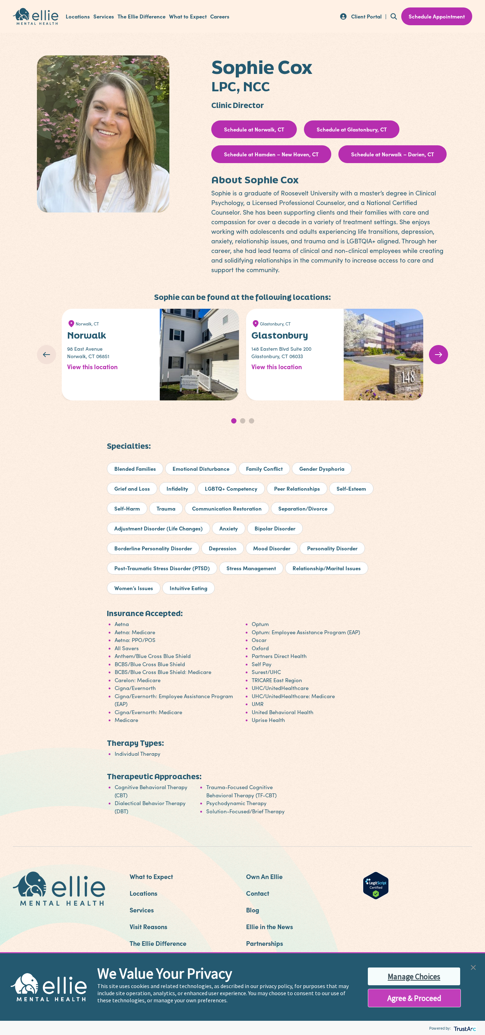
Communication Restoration (227, 508)
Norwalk (86, 335)
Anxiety (228, 528)
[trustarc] (464, 1028)
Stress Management (251, 568)
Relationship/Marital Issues (327, 568)
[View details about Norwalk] (201, 354)
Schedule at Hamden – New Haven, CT (271, 154)
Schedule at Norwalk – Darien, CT (392, 154)
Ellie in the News (269, 926)
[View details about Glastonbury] (385, 354)
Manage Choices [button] (414, 976)
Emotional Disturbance (201, 468)
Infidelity (177, 488)
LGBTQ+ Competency (231, 488)
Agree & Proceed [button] (414, 998)
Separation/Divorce (302, 508)
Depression (222, 548)
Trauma (166, 508)
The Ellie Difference (141, 16)
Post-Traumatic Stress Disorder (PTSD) (162, 568)
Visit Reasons (148, 926)
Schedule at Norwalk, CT (254, 129)
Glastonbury (279, 335)
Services (103, 16)
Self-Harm (127, 508)
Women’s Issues (133, 588)
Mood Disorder (271, 548)
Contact (257, 893)
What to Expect (188, 16)
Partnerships (264, 943)
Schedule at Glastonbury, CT (352, 129)
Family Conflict (264, 468)
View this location (92, 366)
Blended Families (135, 468)
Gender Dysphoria (321, 468)
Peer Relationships (297, 488)
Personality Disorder (332, 548)
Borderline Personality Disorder (153, 548)
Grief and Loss (132, 488)
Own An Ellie (264, 876)
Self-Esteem (351, 488)
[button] (473, 966)
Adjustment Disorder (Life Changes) (158, 528)
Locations (78, 16)
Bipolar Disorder (275, 528)
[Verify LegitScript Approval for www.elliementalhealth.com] (376, 884)
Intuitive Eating (188, 588)
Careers (219, 16)
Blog (252, 909)
